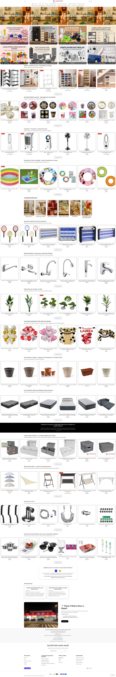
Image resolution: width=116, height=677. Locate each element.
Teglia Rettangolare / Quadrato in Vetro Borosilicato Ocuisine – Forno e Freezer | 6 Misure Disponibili (87, 557)
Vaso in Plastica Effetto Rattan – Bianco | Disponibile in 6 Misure (106, 385)
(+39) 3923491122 (60, 639)
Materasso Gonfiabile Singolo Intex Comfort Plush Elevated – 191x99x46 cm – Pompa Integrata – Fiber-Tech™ (87, 415)
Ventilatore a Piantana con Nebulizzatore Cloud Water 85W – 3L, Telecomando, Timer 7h (68, 152)
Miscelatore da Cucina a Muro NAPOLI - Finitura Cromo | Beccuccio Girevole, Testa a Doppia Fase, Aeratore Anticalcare (29, 281)
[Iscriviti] (65, 651)
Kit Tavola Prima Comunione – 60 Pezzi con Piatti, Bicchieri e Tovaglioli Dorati (9, 120)
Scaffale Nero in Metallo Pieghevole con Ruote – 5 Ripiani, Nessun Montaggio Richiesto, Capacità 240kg (9, 89)
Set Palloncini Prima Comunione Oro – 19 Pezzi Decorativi (9, 348)
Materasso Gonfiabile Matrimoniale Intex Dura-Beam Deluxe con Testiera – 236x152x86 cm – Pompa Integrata (67, 415)
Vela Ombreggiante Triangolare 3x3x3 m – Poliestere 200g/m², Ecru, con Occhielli (29, 491)
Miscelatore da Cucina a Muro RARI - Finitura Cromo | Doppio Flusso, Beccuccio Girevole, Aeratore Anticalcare (48, 281)
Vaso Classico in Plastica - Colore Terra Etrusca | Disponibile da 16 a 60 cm (68, 385)
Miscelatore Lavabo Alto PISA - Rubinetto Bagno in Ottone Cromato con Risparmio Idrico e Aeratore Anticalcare (87, 281)
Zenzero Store (61, 657)
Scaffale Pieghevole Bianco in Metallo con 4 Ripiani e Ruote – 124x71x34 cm (48, 89)
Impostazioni (61, 662)
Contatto (25, 662)
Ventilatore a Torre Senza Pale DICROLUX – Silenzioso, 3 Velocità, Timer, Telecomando (9, 152)
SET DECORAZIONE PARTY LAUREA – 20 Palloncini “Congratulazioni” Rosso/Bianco (87, 349)
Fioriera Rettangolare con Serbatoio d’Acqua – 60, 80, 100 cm (87, 384)
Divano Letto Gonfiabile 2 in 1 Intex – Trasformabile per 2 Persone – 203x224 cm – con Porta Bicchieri (106, 415)
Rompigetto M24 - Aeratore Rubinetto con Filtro (106, 524)
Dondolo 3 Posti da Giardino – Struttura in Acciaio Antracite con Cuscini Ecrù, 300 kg (87, 491)
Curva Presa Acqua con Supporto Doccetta (29, 524)
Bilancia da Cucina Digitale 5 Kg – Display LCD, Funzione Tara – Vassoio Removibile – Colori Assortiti (29, 557)
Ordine (60, 659)
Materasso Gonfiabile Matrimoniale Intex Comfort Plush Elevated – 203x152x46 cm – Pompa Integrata (48, 415)
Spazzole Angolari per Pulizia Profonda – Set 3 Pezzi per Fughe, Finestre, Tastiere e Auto (9, 524)
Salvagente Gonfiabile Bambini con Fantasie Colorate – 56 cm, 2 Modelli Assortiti (67, 189)
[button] (25, 1)
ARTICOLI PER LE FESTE (64, 216)
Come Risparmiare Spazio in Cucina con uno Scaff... (58, 588)
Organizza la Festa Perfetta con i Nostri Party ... (35, 588)
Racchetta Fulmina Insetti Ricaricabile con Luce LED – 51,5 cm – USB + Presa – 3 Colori (9, 244)
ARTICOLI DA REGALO (52, 216)
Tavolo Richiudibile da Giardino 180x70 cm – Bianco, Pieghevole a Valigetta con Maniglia (106, 491)
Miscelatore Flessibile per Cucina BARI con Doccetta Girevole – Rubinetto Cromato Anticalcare (67, 281)
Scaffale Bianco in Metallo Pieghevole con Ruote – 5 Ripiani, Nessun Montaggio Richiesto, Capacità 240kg (29, 89)
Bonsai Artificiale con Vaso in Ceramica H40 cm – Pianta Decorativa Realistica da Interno (48, 313)
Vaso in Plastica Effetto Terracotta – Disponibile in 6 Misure (48, 384)
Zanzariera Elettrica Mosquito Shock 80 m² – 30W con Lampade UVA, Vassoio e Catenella (106, 244)
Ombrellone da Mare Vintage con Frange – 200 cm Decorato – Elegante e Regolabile (10, 490)
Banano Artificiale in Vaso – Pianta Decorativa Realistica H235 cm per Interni (29, 313)
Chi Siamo (25, 657)
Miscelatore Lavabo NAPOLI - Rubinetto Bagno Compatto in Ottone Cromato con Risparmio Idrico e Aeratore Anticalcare (106, 281)
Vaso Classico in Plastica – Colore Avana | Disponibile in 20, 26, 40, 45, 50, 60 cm (29, 385)
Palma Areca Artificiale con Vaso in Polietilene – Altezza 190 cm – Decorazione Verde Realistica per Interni (106, 313)
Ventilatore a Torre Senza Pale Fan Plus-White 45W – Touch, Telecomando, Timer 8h (106, 152)
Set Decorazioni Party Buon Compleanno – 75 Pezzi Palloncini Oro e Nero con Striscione (106, 349)
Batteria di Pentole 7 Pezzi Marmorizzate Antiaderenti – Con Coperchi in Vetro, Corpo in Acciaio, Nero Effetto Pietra (48, 557)
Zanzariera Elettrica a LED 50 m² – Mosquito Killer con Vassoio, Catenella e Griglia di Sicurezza (48, 244)
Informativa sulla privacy (80, 659)
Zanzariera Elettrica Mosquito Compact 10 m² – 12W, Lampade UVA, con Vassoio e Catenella (87, 244)
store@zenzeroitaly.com (59, 638)
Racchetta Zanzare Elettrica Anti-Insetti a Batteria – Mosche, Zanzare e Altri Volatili (29, 244)
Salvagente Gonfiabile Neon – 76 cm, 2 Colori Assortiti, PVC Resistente (106, 189)
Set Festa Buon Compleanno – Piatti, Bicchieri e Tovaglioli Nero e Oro (48, 120)
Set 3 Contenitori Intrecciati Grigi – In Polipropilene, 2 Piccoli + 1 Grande (48, 459)
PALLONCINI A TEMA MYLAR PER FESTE (86, 217)
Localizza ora (65, 621)
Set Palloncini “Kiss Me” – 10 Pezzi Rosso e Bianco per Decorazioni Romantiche (29, 349)
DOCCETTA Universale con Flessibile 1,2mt (48, 524)
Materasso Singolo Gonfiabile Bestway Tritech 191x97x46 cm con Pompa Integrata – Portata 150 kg (29, 415)
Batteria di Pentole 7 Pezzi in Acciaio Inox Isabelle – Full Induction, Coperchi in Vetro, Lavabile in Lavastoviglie (9, 557)
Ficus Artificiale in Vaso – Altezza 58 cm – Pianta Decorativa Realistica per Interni (87, 313)
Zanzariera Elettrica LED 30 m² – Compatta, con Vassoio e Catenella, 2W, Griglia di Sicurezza (67, 244)
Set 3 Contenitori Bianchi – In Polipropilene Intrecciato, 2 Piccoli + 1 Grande (29, 459)
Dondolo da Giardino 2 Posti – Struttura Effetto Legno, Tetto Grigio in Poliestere (68, 491)
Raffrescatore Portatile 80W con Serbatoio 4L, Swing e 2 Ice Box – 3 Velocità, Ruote (29, 152)
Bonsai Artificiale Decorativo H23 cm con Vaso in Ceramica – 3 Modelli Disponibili (67, 313)
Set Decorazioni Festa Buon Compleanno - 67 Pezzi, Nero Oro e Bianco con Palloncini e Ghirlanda (67, 349)
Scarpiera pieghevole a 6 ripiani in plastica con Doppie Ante (87, 88)
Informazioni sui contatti (80, 657)
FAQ (24, 659)
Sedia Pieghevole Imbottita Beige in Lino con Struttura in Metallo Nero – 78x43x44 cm (48, 491)
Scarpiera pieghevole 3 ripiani (106, 88)
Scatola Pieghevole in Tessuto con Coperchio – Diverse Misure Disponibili (106, 459)
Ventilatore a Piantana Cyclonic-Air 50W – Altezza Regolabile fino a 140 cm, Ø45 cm (86, 152)
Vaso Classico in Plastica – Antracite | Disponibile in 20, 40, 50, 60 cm (9, 385)
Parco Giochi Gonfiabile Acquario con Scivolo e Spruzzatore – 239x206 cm (29, 189)
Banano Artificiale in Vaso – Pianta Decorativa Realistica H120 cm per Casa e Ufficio (9, 313)
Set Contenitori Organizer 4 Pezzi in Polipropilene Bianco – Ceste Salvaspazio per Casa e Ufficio (67, 459)
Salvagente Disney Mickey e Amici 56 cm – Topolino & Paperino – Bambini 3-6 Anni (48, 189)
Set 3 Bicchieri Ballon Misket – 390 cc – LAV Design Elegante (68, 556)
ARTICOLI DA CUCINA (40, 216)
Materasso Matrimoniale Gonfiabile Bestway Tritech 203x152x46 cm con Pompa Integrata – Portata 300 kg (10, 415)
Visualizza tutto (58, 94)
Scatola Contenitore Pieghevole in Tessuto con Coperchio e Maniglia (87, 459)
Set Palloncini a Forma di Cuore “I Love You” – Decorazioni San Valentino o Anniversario (48, 349)
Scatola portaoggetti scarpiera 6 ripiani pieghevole (67, 88)
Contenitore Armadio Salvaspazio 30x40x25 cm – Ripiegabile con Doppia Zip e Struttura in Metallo (9, 459)
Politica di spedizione (79, 662)
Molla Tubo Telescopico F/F (68, 524)
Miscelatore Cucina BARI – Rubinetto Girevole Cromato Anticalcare (9, 281)
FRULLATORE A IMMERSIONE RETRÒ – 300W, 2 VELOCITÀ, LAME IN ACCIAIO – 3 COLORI (106, 557)
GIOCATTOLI (74, 216)
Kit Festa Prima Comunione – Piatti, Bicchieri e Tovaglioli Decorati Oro (106, 120)
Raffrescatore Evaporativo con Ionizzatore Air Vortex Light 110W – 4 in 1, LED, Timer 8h (48, 152)
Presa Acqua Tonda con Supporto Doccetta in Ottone (87, 524)
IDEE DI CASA (29, 216)
